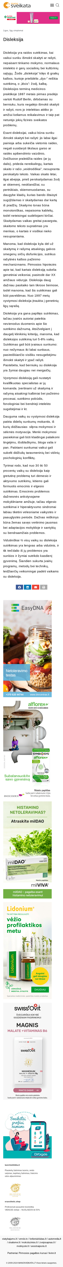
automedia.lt (54, 1238)
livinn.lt (52, 1253)
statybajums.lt (9, 1238)
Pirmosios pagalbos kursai (33, 1253)
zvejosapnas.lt (47, 1242)
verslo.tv (23, 1238)
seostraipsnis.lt (39, 1246)
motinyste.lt (23, 1246)
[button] (52, 5)
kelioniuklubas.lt (38, 1238)
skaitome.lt (14, 1242)
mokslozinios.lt (29, 1242)
